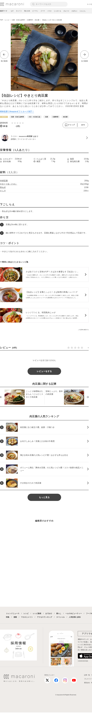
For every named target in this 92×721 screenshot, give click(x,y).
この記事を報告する (83, 329)
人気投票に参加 (75, 617)
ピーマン (35, 11)
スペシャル (60, 617)
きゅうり (66, 11)
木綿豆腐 (4, 181)
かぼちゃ (74, 11)
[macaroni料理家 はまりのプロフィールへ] (44, 138)
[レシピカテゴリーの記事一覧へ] (4, 116)
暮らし (58, 613)
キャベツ (19, 11)
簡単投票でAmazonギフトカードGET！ (17, 111)
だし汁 (3, 191)
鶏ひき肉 (27, 11)
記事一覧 (87, 675)
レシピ (26, 613)
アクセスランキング (44, 617)
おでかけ (48, 613)
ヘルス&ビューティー (74, 613)
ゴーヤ (42, 11)
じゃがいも (57, 11)
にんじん (83, 11)
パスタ (49, 11)
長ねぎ (3, 187)
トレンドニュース (12, 613)
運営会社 (87, 683)
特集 (7, 617)
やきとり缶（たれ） (8, 184)
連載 (15, 617)
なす (12, 11)
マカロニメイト (27, 617)
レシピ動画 (37, 613)
